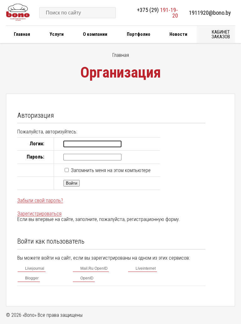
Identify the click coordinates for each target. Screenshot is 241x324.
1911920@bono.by (210, 12)
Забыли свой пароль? (40, 200)
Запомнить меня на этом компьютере (110, 170)
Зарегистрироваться (39, 214)
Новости (178, 34)
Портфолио (138, 34)
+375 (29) (157, 13)
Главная (22, 34)
